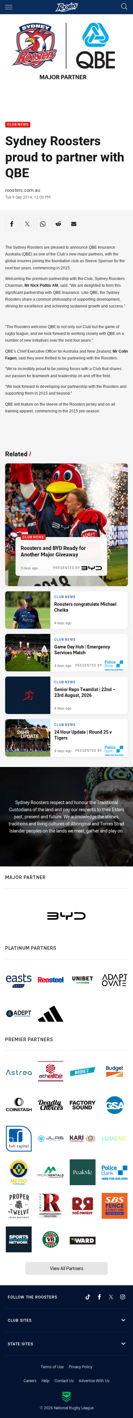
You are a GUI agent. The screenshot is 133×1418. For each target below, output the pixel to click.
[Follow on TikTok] (87, 1297)
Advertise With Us (94, 1380)
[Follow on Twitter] (111, 1297)
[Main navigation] (8, 7)
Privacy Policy (80, 1366)
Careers (30, 1380)
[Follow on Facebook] (99, 1297)
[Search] (124, 7)
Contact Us (64, 1380)
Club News (17, 125)
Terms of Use (52, 1366)
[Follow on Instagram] (122, 1297)
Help (45, 1380)
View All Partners (66, 1268)
